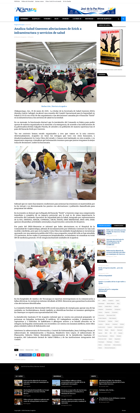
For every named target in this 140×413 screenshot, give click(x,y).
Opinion (100, 333)
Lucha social (101, 327)
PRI (110, 333)
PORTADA (17, 1)
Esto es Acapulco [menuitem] (104, 19)
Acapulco (110, 300)
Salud (36, 350)
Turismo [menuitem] (47, 19)
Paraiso (120, 333)
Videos (100, 348)
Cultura (100, 312)
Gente (116, 321)
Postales (119, 336)
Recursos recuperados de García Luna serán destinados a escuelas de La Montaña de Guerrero (73, 391)
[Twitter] (34, 354)
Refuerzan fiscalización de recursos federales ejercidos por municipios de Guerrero (115, 252)
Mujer (106, 330)
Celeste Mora (108, 306)
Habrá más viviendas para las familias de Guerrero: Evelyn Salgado (116, 231)
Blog (118, 303)
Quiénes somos (39, 1)
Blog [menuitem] (56, 19)
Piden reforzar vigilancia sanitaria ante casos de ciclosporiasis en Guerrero (36, 400)
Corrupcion (117, 309)
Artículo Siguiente (88, 360)
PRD (106, 333)
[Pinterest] (38, 354)
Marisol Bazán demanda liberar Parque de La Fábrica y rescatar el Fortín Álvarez (36, 391)
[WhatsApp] (43, 354)
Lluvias (122, 324)
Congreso (100, 309)
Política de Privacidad (27, 1)
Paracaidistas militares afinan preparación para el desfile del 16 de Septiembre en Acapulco (73, 382)
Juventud (114, 324)
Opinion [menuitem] (65, 19)
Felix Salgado (112, 318)
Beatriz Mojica (110, 303)
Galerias (110, 321)
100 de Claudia (67, 1)
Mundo (112, 330)
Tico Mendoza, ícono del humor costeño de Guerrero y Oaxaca (112, 399)
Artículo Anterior (20, 360)
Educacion (101, 315)
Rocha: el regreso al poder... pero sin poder (110, 268)
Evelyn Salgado (104, 226)
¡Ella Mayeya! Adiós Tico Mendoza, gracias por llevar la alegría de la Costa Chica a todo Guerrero (112, 382)
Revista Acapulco (30, 410)
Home (124, 410)
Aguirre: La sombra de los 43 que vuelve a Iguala (111, 282)
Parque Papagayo (102, 336)
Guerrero (28, 25)
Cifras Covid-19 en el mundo (53, 1)
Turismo (117, 342)
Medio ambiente (119, 327)
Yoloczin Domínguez (110, 348)
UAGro (100, 345)
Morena (100, 330)
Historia (107, 324)
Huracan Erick (29, 350)
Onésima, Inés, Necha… (106, 390)
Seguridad (117, 339)
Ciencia (116, 306)
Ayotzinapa (101, 303)
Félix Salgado (101, 321)
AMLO (104, 300)
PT (115, 333)
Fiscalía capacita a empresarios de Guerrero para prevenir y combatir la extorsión (73, 401)
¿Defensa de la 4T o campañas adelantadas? (108, 290)
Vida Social (107, 345)
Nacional (119, 330)
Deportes (107, 312)
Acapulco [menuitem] (36, 19)
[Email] (47, 354)
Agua (117, 300)
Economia (114, 312)
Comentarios (118, 226)
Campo (100, 306)
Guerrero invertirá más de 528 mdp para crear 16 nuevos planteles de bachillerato (115, 242)
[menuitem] (16, 19)
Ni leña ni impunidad (105, 275)
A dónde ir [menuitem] (77, 19)
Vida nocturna (117, 345)
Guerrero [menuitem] (24, 19)
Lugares (110, 327)
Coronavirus (109, 309)
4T (99, 300)
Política (112, 336)
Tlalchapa (109, 342)
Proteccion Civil (102, 339)
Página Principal (19, 25)
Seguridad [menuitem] (89, 19)
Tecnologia (101, 342)
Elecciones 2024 (111, 315)
